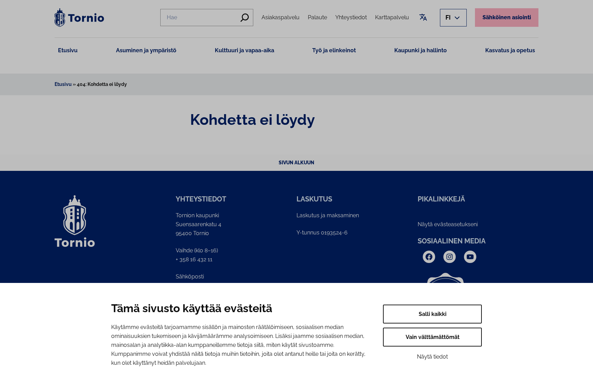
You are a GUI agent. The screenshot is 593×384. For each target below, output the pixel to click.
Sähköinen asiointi (506, 17)
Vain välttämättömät (433, 337)
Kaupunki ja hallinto (420, 50)
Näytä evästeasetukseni (448, 224)
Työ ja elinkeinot (334, 50)
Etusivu (68, 50)
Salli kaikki (432, 314)
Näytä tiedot (432, 356)
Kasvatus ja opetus (510, 50)
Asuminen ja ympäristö (146, 50)
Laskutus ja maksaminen (327, 215)
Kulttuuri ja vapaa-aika (244, 50)
